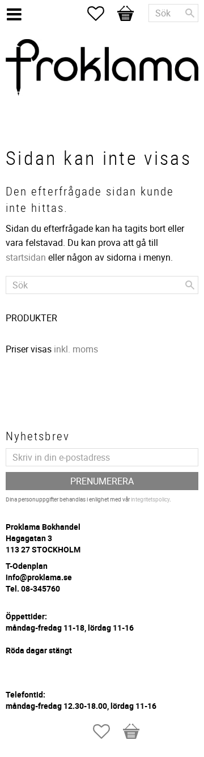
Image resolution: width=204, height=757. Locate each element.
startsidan (26, 257)
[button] (101, 13)
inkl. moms (76, 349)
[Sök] (189, 13)
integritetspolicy (150, 499)
